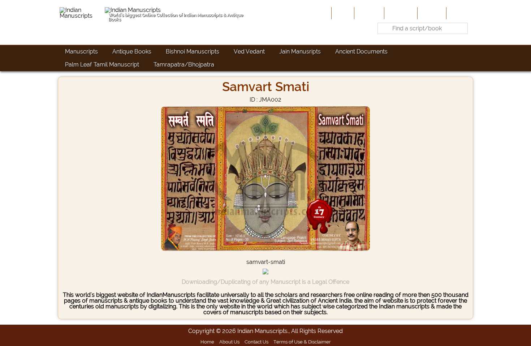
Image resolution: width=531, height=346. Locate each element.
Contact (459, 13)
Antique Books (131, 51)
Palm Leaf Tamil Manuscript (102, 64)
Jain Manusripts (300, 51)
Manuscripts (81, 51)
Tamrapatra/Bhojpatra (184, 64)
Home (342, 13)
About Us (368, 13)
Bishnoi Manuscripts (192, 51)
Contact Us (256, 342)
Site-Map (431, 13)
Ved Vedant (249, 51)
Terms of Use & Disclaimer (302, 342)
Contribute (400, 13)
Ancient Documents (361, 51)
